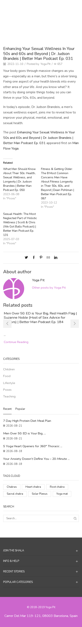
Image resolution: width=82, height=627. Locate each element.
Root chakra (57, 487)
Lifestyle (9, 383)
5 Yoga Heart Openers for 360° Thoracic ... (32, 446)
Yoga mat (62, 494)
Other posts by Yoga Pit (49, 287)
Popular (20, 409)
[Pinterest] (41, 257)
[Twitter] (27, 257)
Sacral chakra (15, 494)
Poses (51, 6)
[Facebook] (33, 257)
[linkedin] (54, 257)
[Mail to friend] (48, 257)
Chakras (12, 487)
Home (31, 6)
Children (9, 369)
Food (7, 376)
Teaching (9, 396)
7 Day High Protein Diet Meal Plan (27, 421)
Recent (7, 409)
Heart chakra (33, 487)
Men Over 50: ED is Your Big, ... (24, 433)
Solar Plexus (40, 494)
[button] (7, 323)
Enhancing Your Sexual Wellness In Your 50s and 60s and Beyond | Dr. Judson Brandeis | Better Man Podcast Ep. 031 (39, 137)
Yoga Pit (45, 64)
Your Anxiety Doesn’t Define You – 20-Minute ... (36, 459)
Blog (41, 6)
